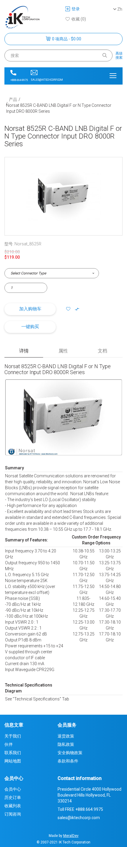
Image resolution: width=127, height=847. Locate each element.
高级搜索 (119, 55)
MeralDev (71, 836)
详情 (24, 351)
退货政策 (66, 736)
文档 (102, 351)
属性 (63, 351)
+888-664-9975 (19, 80)
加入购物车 (30, 309)
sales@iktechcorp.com (47, 79)
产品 (13, 99)
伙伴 (8, 744)
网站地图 (12, 761)
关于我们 (12, 736)
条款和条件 (68, 761)
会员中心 (12, 789)
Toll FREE (80, 809)
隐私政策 (66, 744)
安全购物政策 (70, 752)
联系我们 (12, 752)
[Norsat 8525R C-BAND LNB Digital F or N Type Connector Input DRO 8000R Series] (63, 196)
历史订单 (12, 797)
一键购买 (30, 326)
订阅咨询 (12, 814)
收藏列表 (12, 805)
